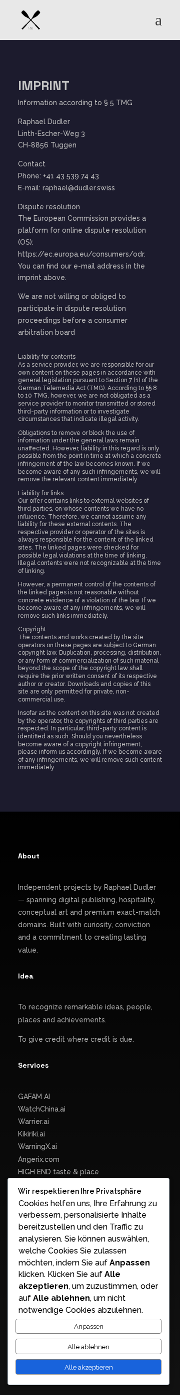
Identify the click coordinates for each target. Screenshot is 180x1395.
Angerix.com (39, 1159)
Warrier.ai (33, 1121)
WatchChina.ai (42, 1109)
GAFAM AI (34, 1097)
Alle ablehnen (89, 1347)
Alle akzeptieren (88, 1367)
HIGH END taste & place (58, 1172)
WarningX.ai (37, 1146)
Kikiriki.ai (31, 1134)
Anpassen (89, 1326)
